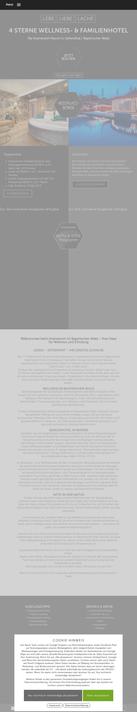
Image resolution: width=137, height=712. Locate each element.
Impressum (55, 705)
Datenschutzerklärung (76, 705)
